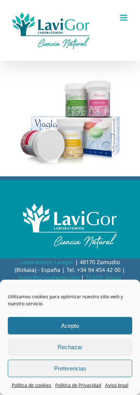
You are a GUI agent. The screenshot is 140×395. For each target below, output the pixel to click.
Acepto (70, 325)
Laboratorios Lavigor (47, 262)
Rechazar (70, 347)
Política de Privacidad (78, 385)
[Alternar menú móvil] (124, 18)
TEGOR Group (103, 277)
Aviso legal (116, 385)
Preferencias (70, 368)
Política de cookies (31, 385)
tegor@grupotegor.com (49, 277)
